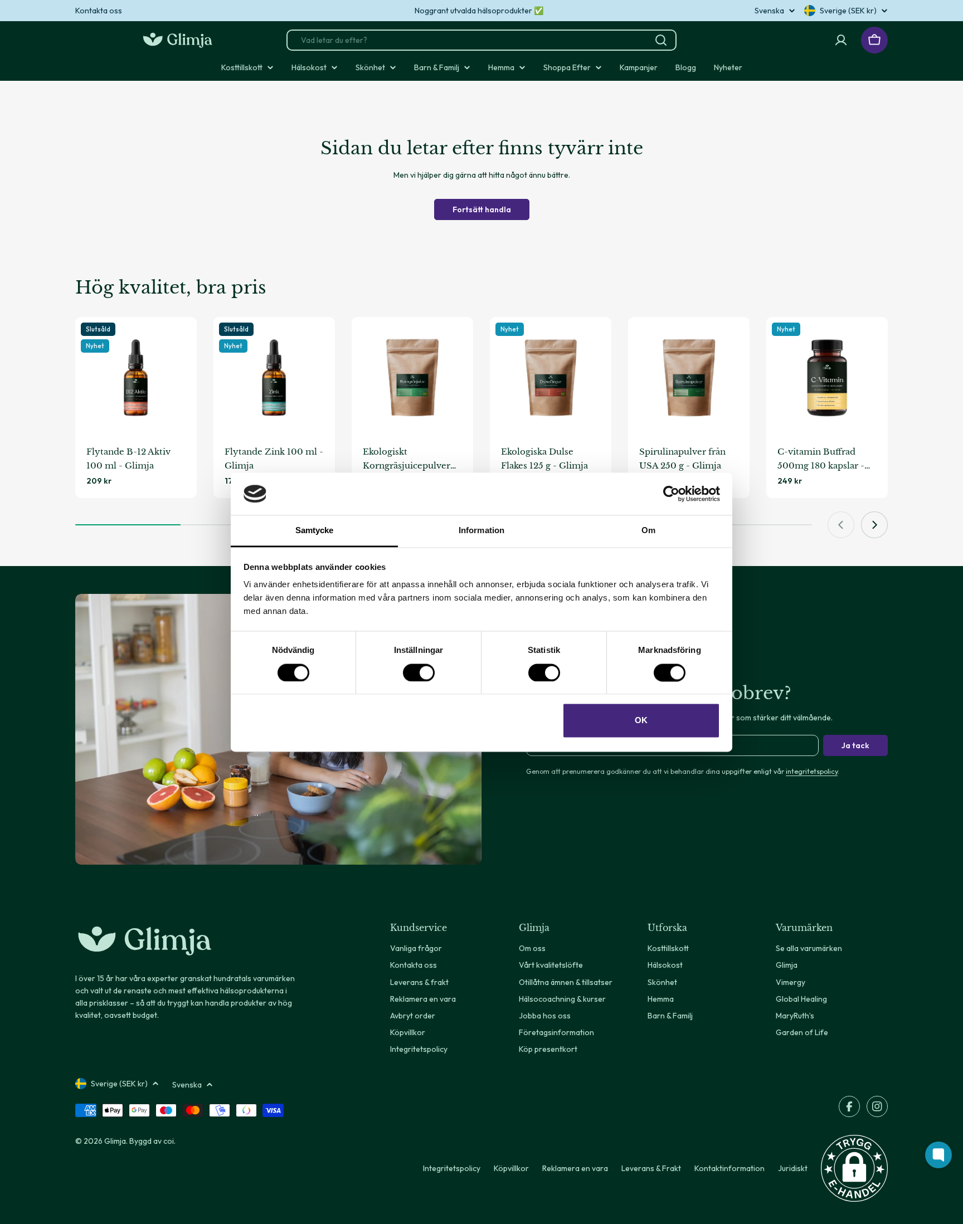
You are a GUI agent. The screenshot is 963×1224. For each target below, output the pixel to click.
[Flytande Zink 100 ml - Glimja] (274, 377)
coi (168, 1141)
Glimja (115, 1141)
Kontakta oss (98, 11)
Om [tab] (648, 530)
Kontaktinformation (729, 1168)
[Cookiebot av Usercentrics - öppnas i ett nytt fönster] (671, 493)
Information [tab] (481, 530)
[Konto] (841, 40)
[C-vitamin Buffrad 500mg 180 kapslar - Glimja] (827, 377)
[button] (854, 1168)
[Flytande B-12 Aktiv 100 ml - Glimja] (136, 377)
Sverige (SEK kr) (848, 11)
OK (641, 720)
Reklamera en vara (575, 1168)
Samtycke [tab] (314, 530)
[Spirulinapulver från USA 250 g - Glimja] (689, 377)
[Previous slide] (841, 524)
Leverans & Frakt (651, 1168)
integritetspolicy (812, 771)
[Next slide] (874, 524)
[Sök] (661, 40)
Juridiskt (793, 1168)
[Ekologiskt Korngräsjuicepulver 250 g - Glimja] (412, 377)
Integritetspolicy (451, 1168)
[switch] (419, 672)
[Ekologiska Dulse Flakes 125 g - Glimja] (550, 377)
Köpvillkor (511, 1168)
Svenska (769, 10)
